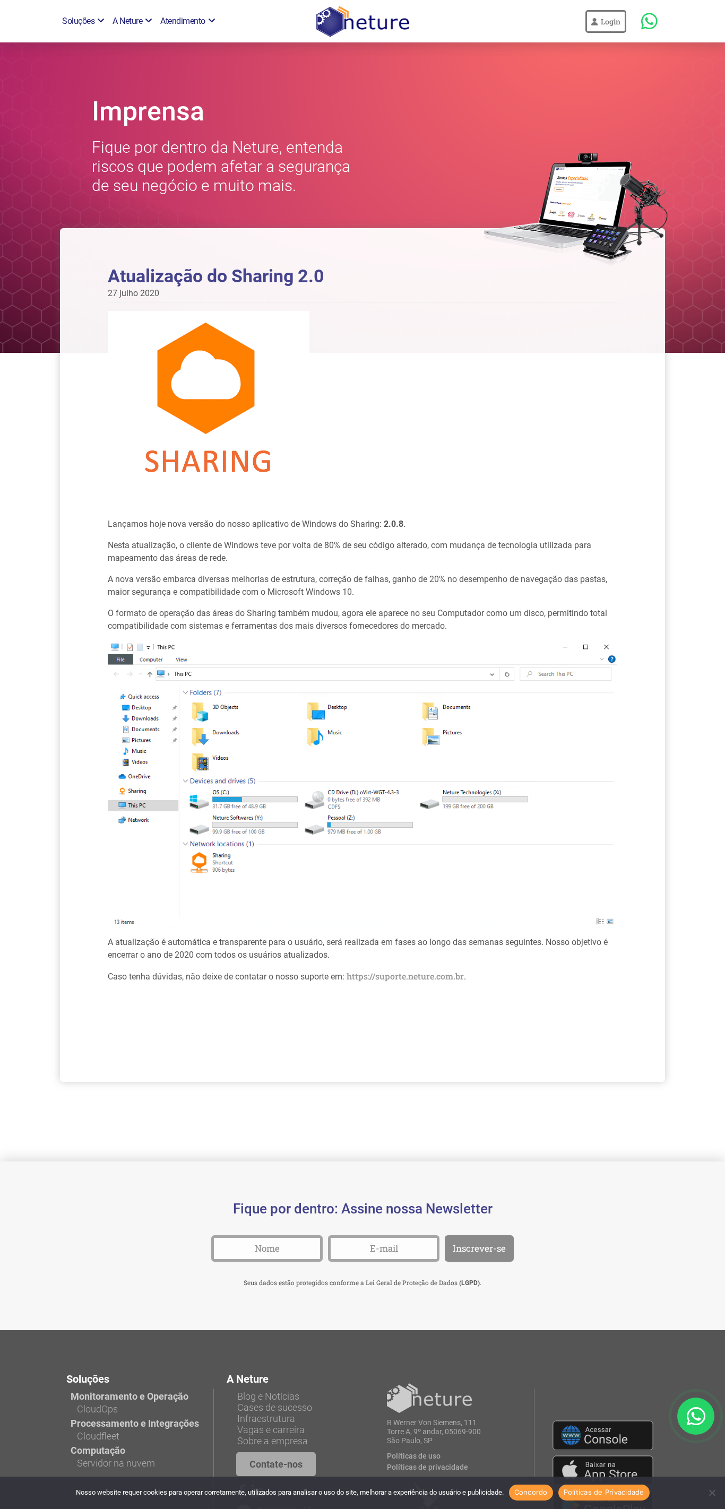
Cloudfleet (98, 1436)
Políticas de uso (414, 1456)
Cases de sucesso (274, 1407)
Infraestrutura (266, 1418)
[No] (711, 1492)
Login (609, 21)
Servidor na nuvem (116, 1463)
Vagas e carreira (271, 1429)
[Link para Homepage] (429, 1398)
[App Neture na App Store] (603, 1470)
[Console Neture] (603, 1435)
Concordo (531, 1492)
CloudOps (97, 1409)
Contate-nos (276, 1464)
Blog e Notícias (268, 1396)
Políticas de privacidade (427, 1467)
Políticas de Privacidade (604, 1492)
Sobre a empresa (272, 1440)
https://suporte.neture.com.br (405, 976)
